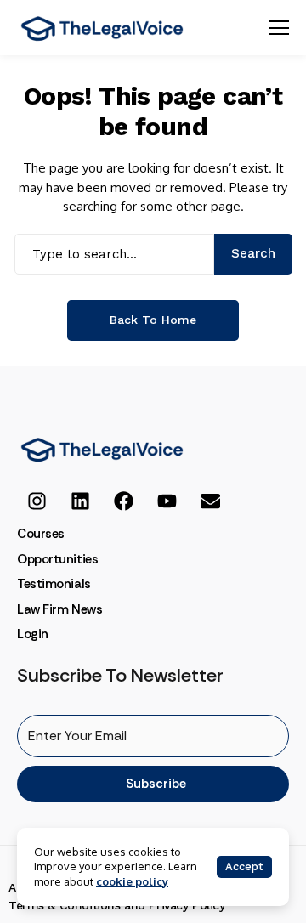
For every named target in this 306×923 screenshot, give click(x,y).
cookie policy (132, 881)
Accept (244, 866)
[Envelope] (210, 500)
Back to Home (153, 319)
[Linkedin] (79, 500)
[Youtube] (166, 500)
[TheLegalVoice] (102, 28)
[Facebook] (123, 500)
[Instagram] (36, 500)
